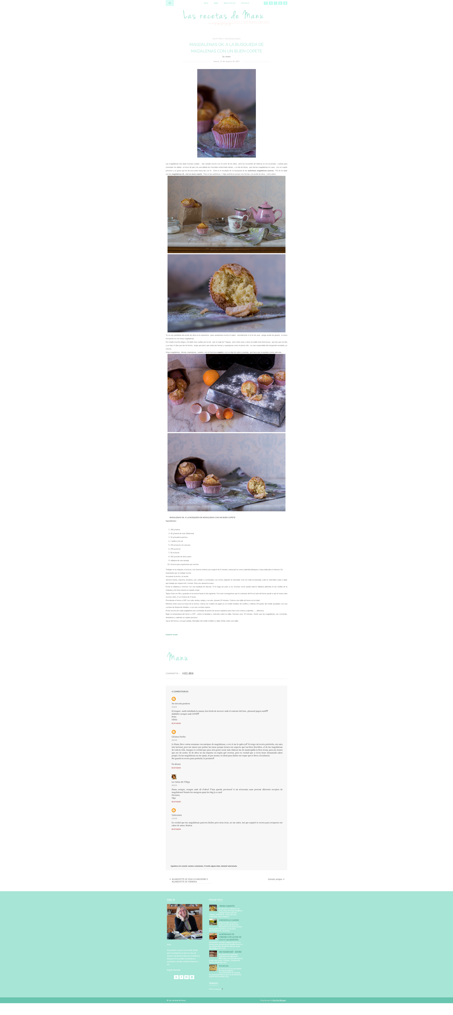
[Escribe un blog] (186, 673)
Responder (176, 723)
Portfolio (245, 3)
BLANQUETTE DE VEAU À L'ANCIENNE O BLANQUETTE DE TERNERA (190, 880)
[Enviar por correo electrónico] (183, 673)
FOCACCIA (223, 966)
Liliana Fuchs (179, 737)
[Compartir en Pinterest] (192, 673)
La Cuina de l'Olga (181, 782)
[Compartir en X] (188, 673)
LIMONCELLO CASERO (229, 920)
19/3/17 (174, 785)
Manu (216, 3)
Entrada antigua (275, 879)
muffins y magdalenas (227, 39)
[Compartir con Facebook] (190, 673)
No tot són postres (181, 703)
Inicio (206, 3)
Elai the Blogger (279, 1000)
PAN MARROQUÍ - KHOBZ (230, 952)
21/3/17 (174, 819)
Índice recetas (229, 3)
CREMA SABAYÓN (227, 906)
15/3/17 (174, 707)
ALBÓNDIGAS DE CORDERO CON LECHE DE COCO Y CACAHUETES (230, 937)
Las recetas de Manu (226, 16)
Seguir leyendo (173, 970)
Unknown (177, 815)
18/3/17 (174, 740)
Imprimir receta (171, 635)
